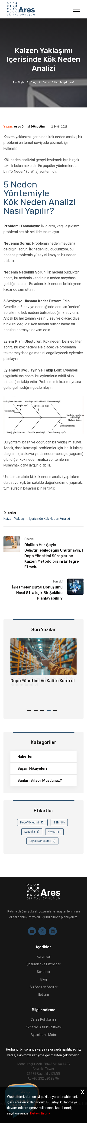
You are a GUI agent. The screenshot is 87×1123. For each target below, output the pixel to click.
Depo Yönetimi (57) (32, 822)
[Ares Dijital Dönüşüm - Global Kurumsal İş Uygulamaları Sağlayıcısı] (21, 9)
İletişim (43, 994)
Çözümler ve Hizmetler (43, 964)
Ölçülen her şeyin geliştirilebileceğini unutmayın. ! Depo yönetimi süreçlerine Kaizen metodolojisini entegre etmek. (53, 556)
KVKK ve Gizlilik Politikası (43, 1027)
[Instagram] (42, 931)
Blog (33, 82)
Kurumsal (44, 956)
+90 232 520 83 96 (45, 1078)
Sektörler (43, 972)
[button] (30, 710)
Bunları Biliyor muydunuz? (39, 780)
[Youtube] (32, 931)
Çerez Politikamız (43, 1019)
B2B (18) (59, 822)
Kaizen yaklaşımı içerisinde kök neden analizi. (37, 518)
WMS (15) (54, 831)
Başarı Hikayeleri (32, 768)
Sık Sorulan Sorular (44, 987)
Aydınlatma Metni (44, 1035)
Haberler (25, 756)
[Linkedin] (53, 931)
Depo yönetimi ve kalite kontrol (42, 680)
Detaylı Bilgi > (40, 1113)
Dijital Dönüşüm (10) (42, 841)
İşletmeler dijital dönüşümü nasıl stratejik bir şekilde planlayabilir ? (37, 592)
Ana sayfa (19, 82)
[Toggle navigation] (76, 9)
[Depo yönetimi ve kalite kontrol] (43, 656)
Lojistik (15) (31, 831)
